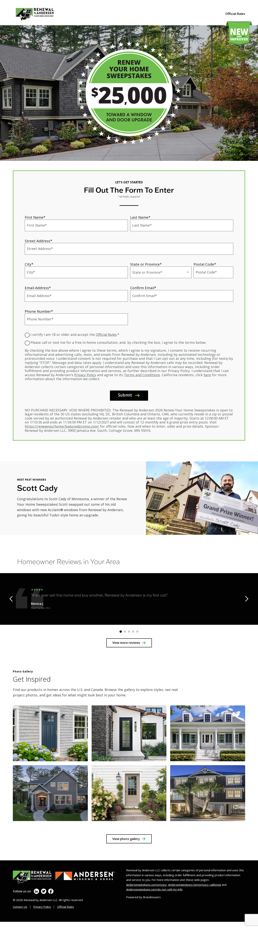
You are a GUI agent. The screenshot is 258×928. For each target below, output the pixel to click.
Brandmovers (152, 897)
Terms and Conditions (142, 375)
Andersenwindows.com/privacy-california (194, 885)
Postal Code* (205, 264)
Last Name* (140, 217)
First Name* (35, 217)
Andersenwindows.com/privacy (146, 885)
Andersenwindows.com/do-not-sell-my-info (154, 889)
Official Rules (235, 14)
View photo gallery (126, 839)
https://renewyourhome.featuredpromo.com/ (62, 426)
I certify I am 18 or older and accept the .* (74, 335)
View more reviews (126, 643)
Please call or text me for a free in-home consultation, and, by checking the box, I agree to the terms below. (118, 343)
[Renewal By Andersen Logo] (52, 13)
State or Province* (146, 264)
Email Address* (38, 287)
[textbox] (161, 272)
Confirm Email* (143, 287)
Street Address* (38, 240)
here (207, 375)
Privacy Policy (85, 375)
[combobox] (161, 272)
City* (29, 264)
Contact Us (20, 907)
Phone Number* (39, 311)
